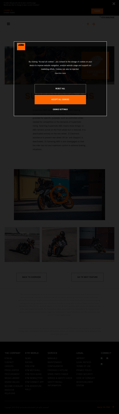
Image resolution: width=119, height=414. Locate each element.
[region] (60, 78)
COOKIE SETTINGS (60, 109)
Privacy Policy (58, 73)
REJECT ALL (60, 89)
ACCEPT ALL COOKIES (60, 99)
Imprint (64, 73)
